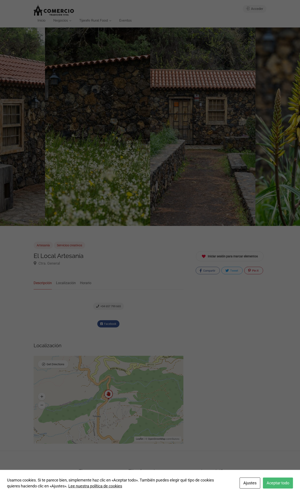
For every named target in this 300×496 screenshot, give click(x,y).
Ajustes (250, 483)
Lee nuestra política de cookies (95, 486)
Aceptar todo (278, 483)
